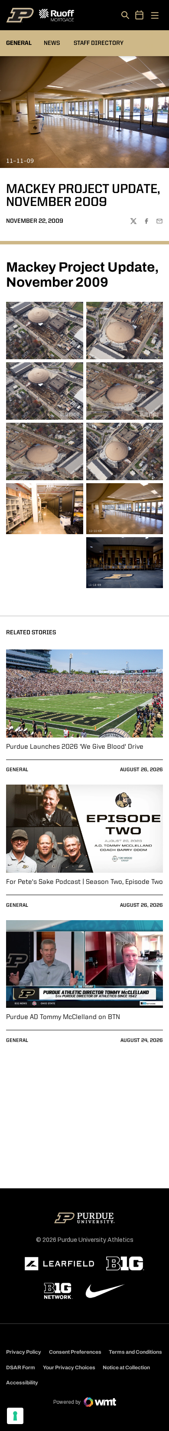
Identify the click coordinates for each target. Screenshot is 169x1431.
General (17, 769)
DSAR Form (20, 1368)
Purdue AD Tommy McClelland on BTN (63, 1017)
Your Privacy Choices (69, 1368)
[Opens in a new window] (59, 1264)
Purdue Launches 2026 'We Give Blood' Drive (74, 747)
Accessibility (22, 1382)
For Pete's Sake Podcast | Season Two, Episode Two (84, 882)
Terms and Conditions (135, 1352)
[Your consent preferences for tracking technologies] (15, 1416)
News (52, 43)
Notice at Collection (126, 1368)
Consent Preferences (75, 1352)
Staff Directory (99, 43)
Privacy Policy (23, 1352)
